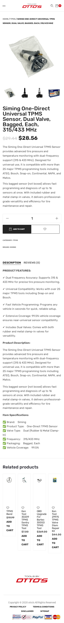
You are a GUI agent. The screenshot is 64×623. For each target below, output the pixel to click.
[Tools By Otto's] (32, 5)
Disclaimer (27, 611)
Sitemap (44, 611)
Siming (13, 247)
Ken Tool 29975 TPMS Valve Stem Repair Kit (54, 521)
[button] (4, 6)
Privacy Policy (18, 607)
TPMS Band (9, 513)
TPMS (12, 19)
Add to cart (9, 526)
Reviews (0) (32, 262)
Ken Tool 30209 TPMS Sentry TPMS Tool (24, 520)
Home (5, 19)
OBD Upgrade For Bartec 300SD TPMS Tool (39, 520)
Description (12, 262)
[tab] (12, 263)
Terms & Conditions (43, 607)
